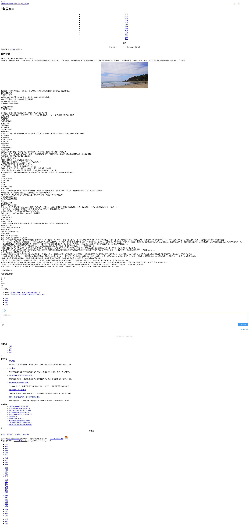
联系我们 (18, 434)
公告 (6, 444)
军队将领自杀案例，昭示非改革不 (20, 423)
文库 (6, 521)
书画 (6, 486)
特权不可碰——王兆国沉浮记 (19, 406)
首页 (9, 49)
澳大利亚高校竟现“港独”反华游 (19, 420)
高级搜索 (4, 4)
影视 (6, 480)
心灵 (6, 515)
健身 (6, 509)
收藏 (6, 298)
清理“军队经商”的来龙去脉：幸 (19, 408)
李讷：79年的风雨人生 (16, 418)
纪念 (10, 348)
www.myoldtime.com (14, 439)
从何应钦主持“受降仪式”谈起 (19, 382)
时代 (14, 49)
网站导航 (26, 434)
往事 (6, 500)
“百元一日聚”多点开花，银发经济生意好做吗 (24, 397)
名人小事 (12, 368)
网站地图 (10, 4)
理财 (6, 470)
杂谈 (19, 49)
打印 (6, 304)
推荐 (6, 302)
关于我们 (10, 434)
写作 (6, 498)
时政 (6, 446)
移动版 (3, 434)
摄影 (6, 484)
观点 (10, 350)
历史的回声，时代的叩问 (17, 390)
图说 (6, 450)
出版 (6, 506)
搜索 (137, 47)
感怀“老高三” (13, 416)
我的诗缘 (12, 361)
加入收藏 (25, 4)
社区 (6, 454)
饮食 (6, 511)
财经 (6, 452)
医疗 (6, 513)
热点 (6, 448)
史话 (10, 346)
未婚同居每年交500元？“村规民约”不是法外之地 (28, 294)
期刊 (6, 519)
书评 (6, 523)
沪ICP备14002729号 (56, 439)
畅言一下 (243, 324)
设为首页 (17, 4)
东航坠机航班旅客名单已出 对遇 (20, 410)
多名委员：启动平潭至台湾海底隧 (20, 425)
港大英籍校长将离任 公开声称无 (20, 412)
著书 (6, 504)
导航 (6, 474)
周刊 (6, 476)
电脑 (6, 495)
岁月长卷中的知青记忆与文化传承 (20, 375)
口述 (6, 502)
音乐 (6, 482)
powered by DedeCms (20, 441)
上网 (6, 468)
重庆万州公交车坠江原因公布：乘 (20, 414)
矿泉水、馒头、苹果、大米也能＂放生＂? (25, 292)
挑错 (6, 300)
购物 (6, 472)
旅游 (6, 490)
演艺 (6, 492)
